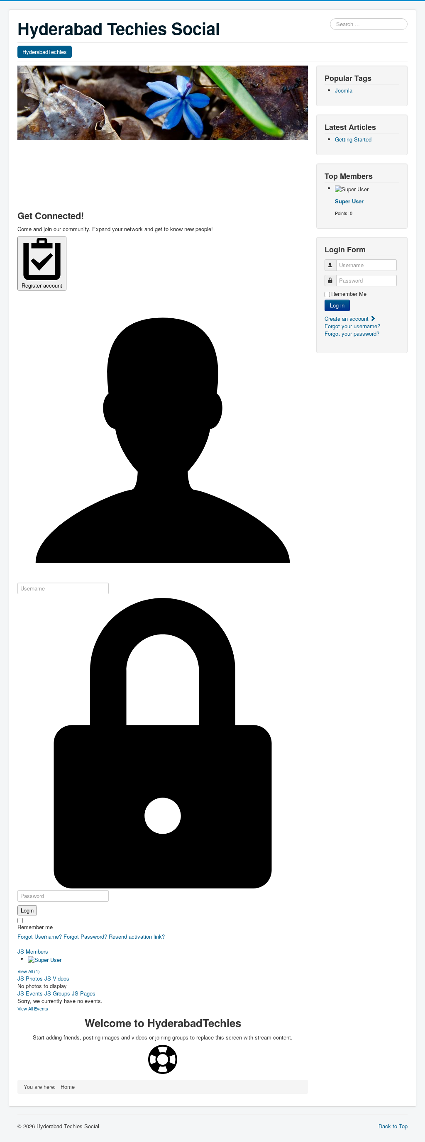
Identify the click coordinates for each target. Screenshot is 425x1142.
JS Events (30, 993)
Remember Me (348, 294)
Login (27, 910)
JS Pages (83, 993)
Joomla (343, 90)
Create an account (347, 318)
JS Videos (56, 978)
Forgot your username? (352, 326)
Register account (42, 285)
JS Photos (30, 978)
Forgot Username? (39, 936)
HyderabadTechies (44, 52)
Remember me (35, 927)
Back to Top (393, 1126)
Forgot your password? (352, 333)
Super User (349, 201)
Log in (337, 305)
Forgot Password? (85, 936)
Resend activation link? (137, 936)
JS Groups (57, 993)
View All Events (32, 1008)
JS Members (32, 951)
